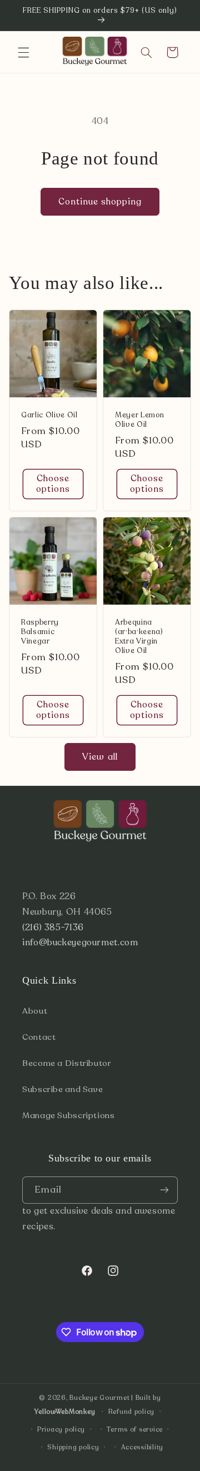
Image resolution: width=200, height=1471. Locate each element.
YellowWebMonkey (64, 1411)
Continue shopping (100, 202)
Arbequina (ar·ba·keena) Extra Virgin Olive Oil (139, 637)
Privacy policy (61, 1429)
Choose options (53, 483)
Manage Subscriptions (68, 1115)
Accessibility (142, 1447)
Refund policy (131, 1411)
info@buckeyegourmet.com (80, 942)
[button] (23, 52)
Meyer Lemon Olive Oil (139, 420)
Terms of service (135, 1429)
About (34, 1010)
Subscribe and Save (62, 1089)
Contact (39, 1037)
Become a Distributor (66, 1063)
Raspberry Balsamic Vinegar (40, 632)
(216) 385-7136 (53, 927)
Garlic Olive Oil (49, 415)
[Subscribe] (164, 1190)
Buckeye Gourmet (99, 1397)
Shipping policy (73, 1447)
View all (99, 757)
